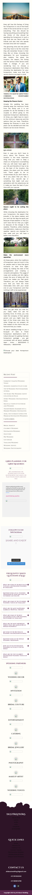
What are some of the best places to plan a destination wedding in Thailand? (15, 586)
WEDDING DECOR (16, 677)
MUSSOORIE (16, 829)
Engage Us (16, 846)
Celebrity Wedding (11, 428)
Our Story (7, 434)
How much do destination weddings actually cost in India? (13, 647)
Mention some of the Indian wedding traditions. (13, 639)
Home (16, 843)
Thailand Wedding (11, 443)
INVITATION (16, 691)
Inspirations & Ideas (16, 854)
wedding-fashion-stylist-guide (15, 386)
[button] (16, 586)
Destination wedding (16, 852)
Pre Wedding (8, 437)
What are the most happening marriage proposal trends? (14, 609)
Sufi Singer (8, 440)
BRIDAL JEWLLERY (16, 747)
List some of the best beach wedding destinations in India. (14, 632)
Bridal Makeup (9, 426)
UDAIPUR (16, 827)
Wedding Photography (12, 448)
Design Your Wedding (16, 857)
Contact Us (16, 848)
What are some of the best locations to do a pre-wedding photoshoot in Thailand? (15, 616)
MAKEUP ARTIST (16, 776)
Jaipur (16, 820)
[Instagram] (18, 886)
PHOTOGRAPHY (16, 763)
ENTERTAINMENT (16, 720)
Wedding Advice (10, 445)
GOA (16, 824)
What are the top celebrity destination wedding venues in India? (15, 655)
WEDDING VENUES (16, 790)
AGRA (16, 822)
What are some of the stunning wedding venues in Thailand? (14, 602)
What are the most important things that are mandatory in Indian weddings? (14, 625)
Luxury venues (16, 850)
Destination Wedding (12, 431)
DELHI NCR (16, 818)
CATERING (16, 733)
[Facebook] (14, 886)
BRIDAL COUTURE (16, 704)
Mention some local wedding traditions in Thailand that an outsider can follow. (15, 594)
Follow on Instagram (17, 563)
